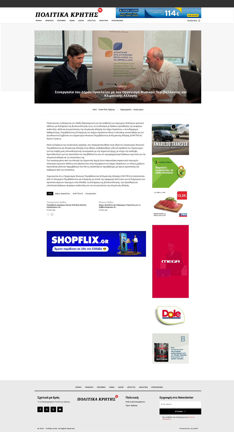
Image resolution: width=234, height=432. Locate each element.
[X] (53, 409)
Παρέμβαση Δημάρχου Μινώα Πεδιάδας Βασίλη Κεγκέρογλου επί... (66, 206)
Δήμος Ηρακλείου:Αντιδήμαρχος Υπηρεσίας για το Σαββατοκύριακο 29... (120, 206)
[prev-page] (48, 214)
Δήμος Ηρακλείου (62, 193)
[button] (194, 20)
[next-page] (52, 214)
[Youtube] (60, 409)
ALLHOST (194, 428)
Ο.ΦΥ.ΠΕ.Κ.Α (78, 193)
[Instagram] (46, 409)
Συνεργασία (91, 193)
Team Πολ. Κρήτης (106, 109)
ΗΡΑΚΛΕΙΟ (121, 86)
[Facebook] (40, 409)
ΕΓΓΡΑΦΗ (179, 411)
